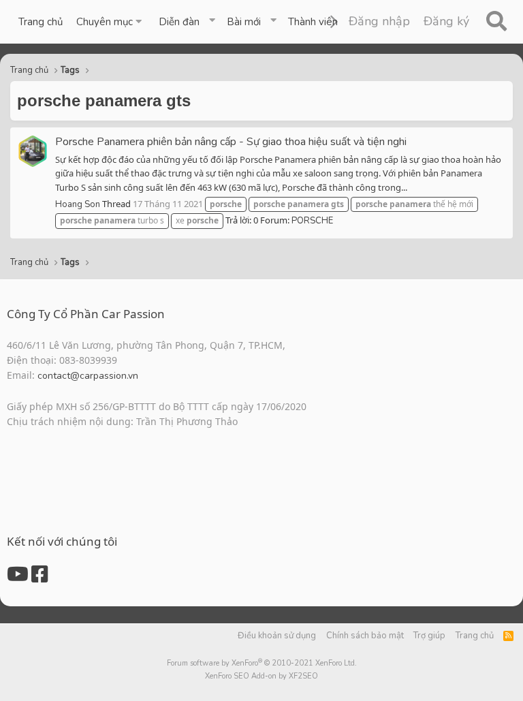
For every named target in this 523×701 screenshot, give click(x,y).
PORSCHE (312, 221)
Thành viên (313, 22)
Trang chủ (40, 22)
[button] (110, 22)
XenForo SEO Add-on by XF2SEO (261, 676)
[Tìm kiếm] (496, 22)
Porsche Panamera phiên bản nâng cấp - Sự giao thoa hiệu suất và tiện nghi (231, 141)
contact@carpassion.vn (87, 375)
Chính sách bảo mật (365, 635)
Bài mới (244, 22)
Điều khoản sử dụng (277, 635)
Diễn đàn (179, 22)
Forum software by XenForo (262, 663)
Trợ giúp (429, 635)
